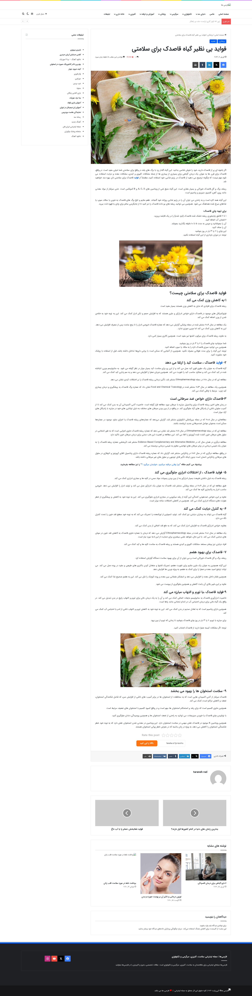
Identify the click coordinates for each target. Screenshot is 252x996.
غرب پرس (77, 83)
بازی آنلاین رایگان (74, 93)
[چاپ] (195, 65)
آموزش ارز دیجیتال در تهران (70, 107)
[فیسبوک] (223, 65)
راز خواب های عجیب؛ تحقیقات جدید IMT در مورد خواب (198, 21)
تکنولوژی (188, 14)
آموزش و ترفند (147, 14)
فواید (220, 362)
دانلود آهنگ (76, 136)
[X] (216, 65)
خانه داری (120, 14)
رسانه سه (77, 117)
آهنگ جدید (76, 121)
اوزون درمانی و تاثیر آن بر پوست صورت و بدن (161, 896)
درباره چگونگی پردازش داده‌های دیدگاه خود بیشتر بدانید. (160, 928)
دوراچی (78, 78)
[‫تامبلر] (202, 65)
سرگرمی (175, 14)
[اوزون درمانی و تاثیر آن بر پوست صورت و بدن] (160, 873)
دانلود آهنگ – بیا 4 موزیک (70, 59)
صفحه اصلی (223, 14)
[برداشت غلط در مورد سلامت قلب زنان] (115, 866)
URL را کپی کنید (147, 743)
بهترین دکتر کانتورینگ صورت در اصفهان (65, 64)
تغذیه (213, 41)
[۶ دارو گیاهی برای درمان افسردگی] (206, 866)
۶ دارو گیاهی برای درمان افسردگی (212, 883)
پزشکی (163, 14)
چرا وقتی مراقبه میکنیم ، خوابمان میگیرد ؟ (160, 464)
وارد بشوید (204, 925)
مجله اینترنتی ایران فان (72, 126)
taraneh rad (200, 772)
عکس (212, 14)
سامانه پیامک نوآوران (73, 131)
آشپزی (133, 14)
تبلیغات (107, 14)
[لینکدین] (209, 65)
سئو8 (79, 88)
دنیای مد (201, 14)
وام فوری (77, 73)
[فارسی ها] (226, 5)
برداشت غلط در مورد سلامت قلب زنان (120, 883)
